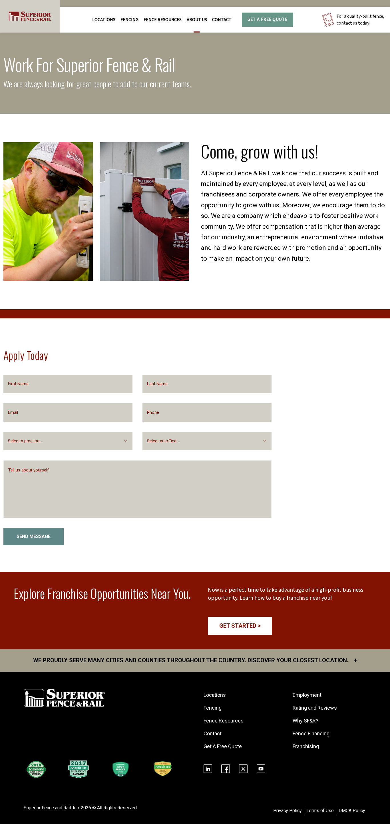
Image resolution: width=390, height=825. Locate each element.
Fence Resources (224, 721)
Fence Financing (311, 733)
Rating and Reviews (315, 708)
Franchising (306, 746)
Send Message (34, 536)
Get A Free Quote (268, 20)
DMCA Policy (352, 810)
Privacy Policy (287, 810)
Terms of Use (320, 810)
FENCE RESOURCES (163, 20)
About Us (197, 20)
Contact (222, 20)
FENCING (129, 20)
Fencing (213, 708)
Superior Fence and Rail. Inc (51, 807)
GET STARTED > (240, 625)
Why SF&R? (305, 721)
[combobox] (67, 441)
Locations (103, 20)
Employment (307, 695)
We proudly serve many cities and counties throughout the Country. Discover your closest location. (195, 660)
